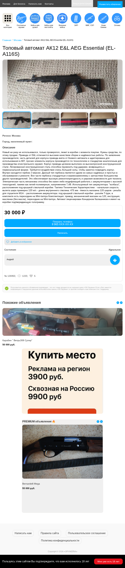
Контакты (49, 4)
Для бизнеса (19, 4)
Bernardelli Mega (31, 483)
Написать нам (35, 4)
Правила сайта (50, 533)
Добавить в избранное (21, 242)
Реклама (6, 4)
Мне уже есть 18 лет (108, 561)
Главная (6, 40)
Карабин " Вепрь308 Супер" (17, 340)
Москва (17, 40)
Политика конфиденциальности (60, 540)
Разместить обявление (110, 4)
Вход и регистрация (82, 3)
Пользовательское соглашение (87, 533)
